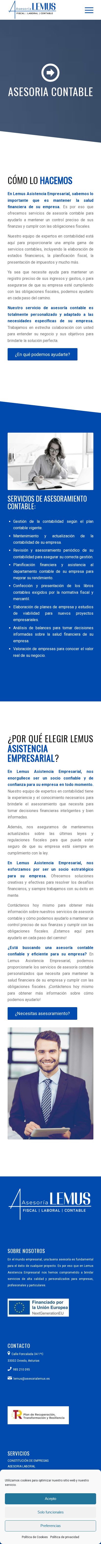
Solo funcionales (51, 1512)
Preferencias (50, 1526)
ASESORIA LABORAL (21, 1466)
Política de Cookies (35, 1537)
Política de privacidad (64, 1537)
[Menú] (86, 10)
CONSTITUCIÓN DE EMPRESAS (28, 1460)
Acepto (50, 1498)
